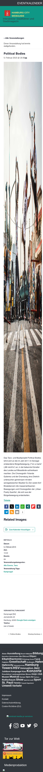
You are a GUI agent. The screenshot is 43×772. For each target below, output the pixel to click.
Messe (28, 674)
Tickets (7, 500)
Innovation (26, 668)
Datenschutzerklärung (11, 703)
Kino (24, 671)
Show (19, 679)
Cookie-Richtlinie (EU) (11, 706)
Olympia (22, 677)
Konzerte (34, 671)
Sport (37, 679)
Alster (4, 654)
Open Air (30, 677)
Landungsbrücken (18, 674)
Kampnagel (8, 571)
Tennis (17, 683)
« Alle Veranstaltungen (14, 38)
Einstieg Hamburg (34, 634)
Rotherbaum (9, 680)
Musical (14, 676)
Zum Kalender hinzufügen (19, 529)
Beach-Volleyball (26, 654)
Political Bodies (15, 634)
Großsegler (31, 662)
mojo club (36, 674)
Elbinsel (25, 656)
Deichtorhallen (14, 656)
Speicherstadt (28, 680)
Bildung (38, 653)
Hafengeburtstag (19, 665)
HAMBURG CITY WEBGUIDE (21, 14)
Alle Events (8, 565)
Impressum (6, 695)
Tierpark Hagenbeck (27, 683)
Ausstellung (13, 653)
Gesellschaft (17, 661)
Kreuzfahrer (6, 674)
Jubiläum (6, 671)
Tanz (16, 565)
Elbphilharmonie (12, 658)
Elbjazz (33, 656)
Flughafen (5, 662)
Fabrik (37, 659)
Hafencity (7, 665)
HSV (16, 668)
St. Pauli (7, 682)
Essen (32, 659)
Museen (5, 677)
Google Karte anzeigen (26, 620)
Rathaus (36, 677)
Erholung (25, 659)
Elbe (20, 656)
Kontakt (5, 699)
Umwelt (7, 685)
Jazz (37, 668)
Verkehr (17, 685)
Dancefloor (5, 656)
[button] (6, 506)
